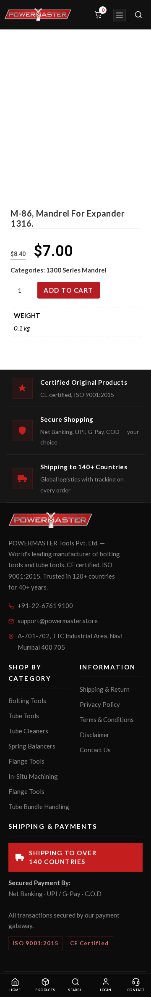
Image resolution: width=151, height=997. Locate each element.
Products (45, 990)
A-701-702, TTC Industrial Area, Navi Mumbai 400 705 (70, 641)
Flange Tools (26, 761)
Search (75, 990)
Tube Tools (23, 715)
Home (15, 990)
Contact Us (95, 750)
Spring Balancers (31, 746)
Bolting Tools (27, 700)
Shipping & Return (105, 689)
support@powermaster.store (58, 620)
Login (105, 990)
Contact (136, 990)
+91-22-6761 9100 (45, 605)
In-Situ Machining (33, 776)
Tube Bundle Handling (38, 806)
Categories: (28, 270)
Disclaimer (94, 734)
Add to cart (69, 290)
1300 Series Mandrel (76, 270)
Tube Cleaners (28, 731)
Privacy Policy (100, 704)
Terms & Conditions (107, 719)
